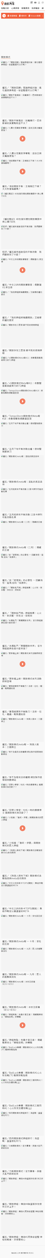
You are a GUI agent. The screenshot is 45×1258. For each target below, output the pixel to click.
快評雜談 (35, 8)
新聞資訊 (25, 8)
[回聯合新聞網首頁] (2, 4)
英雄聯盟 (13, 16)
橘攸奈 (24, 16)
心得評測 (15, 8)
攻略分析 (5, 8)
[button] (43, 2)
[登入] (39, 2)
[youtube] (35, 2)
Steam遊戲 (36, 16)
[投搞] (31, 2)
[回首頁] (7, 4)
